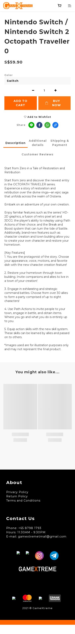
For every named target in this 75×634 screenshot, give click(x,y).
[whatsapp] (47, 125)
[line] (31, 125)
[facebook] (39, 125)
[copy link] (55, 125)
